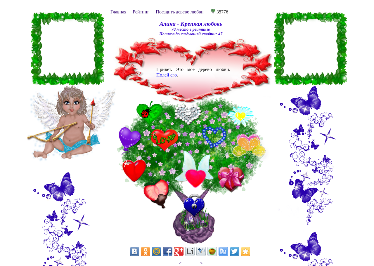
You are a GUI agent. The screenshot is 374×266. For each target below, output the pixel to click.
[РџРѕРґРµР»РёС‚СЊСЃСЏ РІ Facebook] (167, 251)
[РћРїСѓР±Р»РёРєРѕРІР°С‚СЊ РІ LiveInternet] (190, 251)
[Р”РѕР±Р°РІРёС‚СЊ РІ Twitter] (234, 251)
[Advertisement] (67, 48)
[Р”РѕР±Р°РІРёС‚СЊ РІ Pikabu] (212, 251)
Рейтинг (141, 11)
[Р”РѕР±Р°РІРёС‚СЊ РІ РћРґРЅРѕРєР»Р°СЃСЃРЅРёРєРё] (145, 251)
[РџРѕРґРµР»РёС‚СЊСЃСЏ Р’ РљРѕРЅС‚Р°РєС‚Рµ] (134, 251)
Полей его (166, 74)
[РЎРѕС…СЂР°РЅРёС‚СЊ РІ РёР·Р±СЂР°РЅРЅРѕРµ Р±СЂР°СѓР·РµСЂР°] (245, 251)
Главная (118, 11)
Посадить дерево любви (180, 11)
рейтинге (201, 29)
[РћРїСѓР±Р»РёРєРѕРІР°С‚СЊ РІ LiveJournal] (201, 251)
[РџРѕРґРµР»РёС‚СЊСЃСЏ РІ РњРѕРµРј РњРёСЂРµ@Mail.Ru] (156, 251)
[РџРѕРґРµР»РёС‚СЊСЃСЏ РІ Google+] (178, 251)
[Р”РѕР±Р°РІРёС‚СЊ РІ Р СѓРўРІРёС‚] (223, 251)
